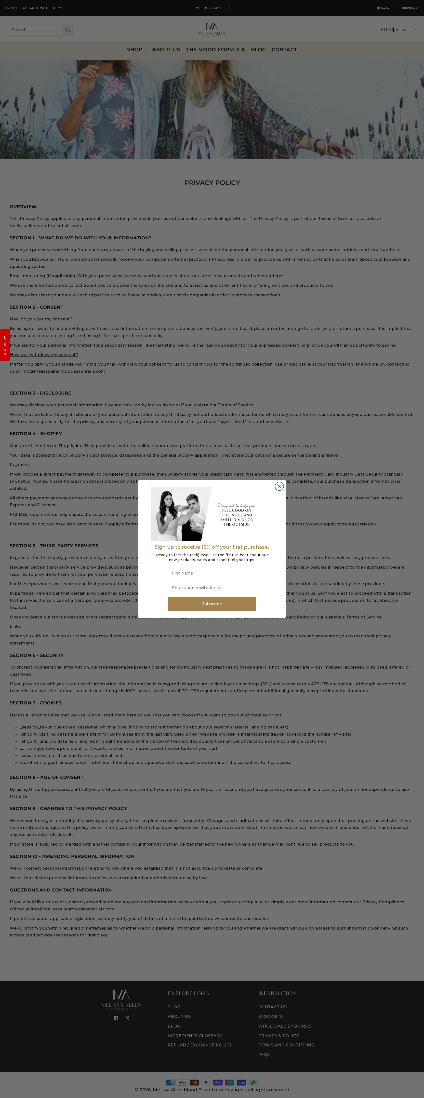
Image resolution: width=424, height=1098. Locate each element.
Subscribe (212, 604)
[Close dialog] (279, 486)
